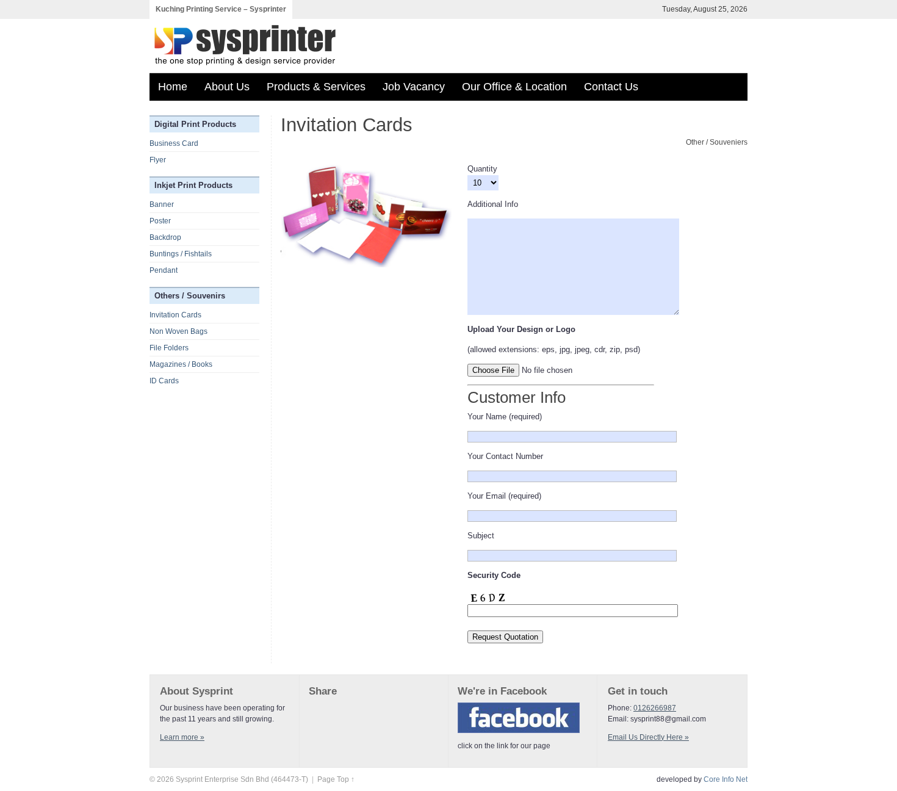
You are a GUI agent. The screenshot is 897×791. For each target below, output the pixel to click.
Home (172, 87)
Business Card (174, 143)
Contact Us (611, 87)
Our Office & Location (514, 87)
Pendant (164, 270)
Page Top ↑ (336, 779)
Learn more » (182, 737)
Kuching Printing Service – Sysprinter (221, 9)
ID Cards (164, 381)
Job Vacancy (414, 87)
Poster (160, 221)
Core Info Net (726, 779)
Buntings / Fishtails (181, 254)
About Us (227, 87)
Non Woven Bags (178, 331)
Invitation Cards (175, 315)
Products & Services (316, 87)
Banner (162, 204)
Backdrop (165, 237)
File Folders (169, 348)
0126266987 (654, 708)
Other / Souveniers (717, 142)
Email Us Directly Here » (648, 737)
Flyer (158, 160)
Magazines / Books (181, 364)
